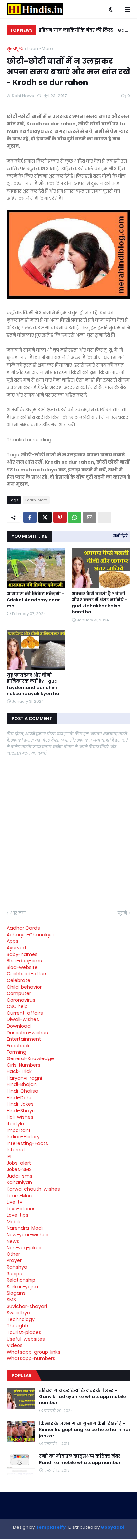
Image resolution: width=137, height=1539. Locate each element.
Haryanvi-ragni (24, 1078)
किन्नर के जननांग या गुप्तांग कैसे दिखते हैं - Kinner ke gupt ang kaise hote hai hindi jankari (90, 31)
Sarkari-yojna (22, 1286)
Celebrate (18, 980)
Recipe (14, 1273)
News (13, 1241)
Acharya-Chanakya (30, 934)
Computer (19, 993)
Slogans (16, 1293)
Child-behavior (24, 987)
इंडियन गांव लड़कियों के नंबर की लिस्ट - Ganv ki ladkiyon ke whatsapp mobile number (82, 1397)
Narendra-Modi (25, 1228)
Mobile (14, 1221)
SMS (11, 1299)
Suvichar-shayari (27, 1306)
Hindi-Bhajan (22, 1084)
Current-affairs (25, 1013)
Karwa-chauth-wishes (33, 1189)
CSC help (17, 1006)
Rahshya (17, 1267)
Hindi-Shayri (21, 1110)
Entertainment (24, 1039)
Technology (21, 1319)
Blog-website (22, 967)
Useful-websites (26, 1339)
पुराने (122, 913)
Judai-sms (19, 1176)
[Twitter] (45, 517)
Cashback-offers (27, 973)
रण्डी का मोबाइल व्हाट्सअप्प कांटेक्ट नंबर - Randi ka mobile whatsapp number (81, 1459)
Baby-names (22, 954)
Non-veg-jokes (24, 1247)
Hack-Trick (19, 1071)
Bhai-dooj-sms (24, 960)
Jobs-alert (19, 1163)
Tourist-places (24, 1332)
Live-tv (14, 1202)
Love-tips (17, 1215)
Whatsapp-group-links (33, 1352)
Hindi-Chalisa (22, 1091)
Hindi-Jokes (20, 1104)
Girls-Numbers (23, 1065)
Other (13, 1254)
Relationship (21, 1280)
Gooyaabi (112, 1527)
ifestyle (15, 1123)
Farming (16, 1052)
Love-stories (21, 1208)
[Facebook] (30, 517)
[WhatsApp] (74, 517)
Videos (15, 1345)
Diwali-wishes (23, 1019)
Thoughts (18, 1325)
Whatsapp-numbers (31, 1358)
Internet (16, 1149)
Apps (12, 941)
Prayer (14, 1260)
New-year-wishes (27, 1234)
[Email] (89, 517)
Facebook (18, 1045)
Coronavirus (21, 1000)
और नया (18, 913)
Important (19, 1130)
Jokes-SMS (19, 1169)
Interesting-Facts (27, 1143)
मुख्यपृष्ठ (15, 48)
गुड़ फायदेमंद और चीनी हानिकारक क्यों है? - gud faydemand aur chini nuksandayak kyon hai (33, 685)
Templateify (51, 1527)
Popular (21, 1375)
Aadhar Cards (23, 928)
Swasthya (18, 1312)
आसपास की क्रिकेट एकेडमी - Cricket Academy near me (35, 600)
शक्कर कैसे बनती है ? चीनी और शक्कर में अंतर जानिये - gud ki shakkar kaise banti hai (99, 603)
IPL (9, 1156)
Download (19, 1026)
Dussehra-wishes (27, 1032)
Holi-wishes (20, 1117)
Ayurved (16, 947)
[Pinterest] (60, 517)
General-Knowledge (30, 1058)
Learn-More (40, 48)
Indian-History (23, 1136)
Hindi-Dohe (20, 1097)
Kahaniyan (19, 1182)
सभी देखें (120, 536)
